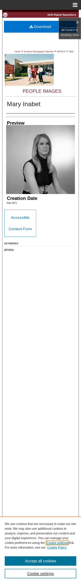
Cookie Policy (57, 547)
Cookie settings (57, 542)
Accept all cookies (40, 561)
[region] (40, 550)
